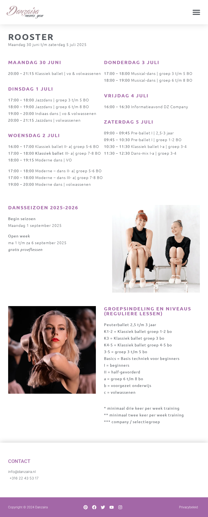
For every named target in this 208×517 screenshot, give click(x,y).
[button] (196, 12)
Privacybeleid (188, 507)
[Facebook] (94, 507)
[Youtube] (111, 507)
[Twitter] (103, 507)
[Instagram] (120, 507)
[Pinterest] (85, 507)
